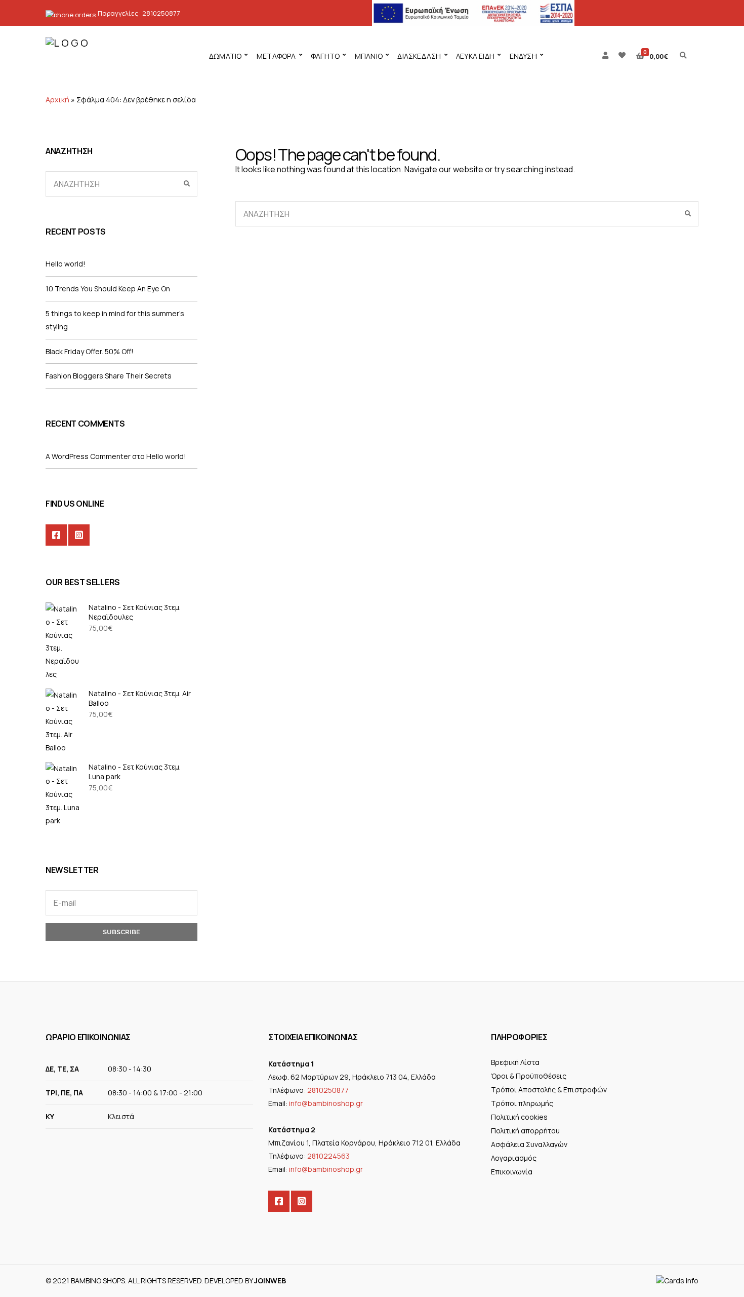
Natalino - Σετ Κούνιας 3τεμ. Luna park (135, 771)
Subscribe (121, 932)
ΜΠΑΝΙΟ (369, 56)
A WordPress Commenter (88, 456)
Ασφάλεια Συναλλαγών (529, 1144)
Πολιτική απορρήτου (525, 1130)
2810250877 (161, 13)
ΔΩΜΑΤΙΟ (225, 56)
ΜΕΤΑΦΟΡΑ (276, 56)
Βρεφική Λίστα (515, 1062)
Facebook (56, 535)
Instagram (79, 535)
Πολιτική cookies (519, 1117)
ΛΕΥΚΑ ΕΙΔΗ (475, 56)
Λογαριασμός (513, 1158)
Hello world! (66, 264)
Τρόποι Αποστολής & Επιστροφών (549, 1089)
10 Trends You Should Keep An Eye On (108, 288)
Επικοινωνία (511, 1171)
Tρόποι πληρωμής (522, 1103)
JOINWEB (270, 1280)
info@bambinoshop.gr (326, 1103)
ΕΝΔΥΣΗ (523, 56)
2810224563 (328, 1156)
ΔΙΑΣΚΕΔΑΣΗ (419, 56)
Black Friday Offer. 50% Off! (90, 351)
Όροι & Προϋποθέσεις (528, 1076)
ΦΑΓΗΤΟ (325, 56)
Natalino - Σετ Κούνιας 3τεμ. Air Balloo (140, 698)
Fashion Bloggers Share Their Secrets (109, 375)
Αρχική (57, 99)
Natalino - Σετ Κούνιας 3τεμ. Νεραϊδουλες (135, 612)
